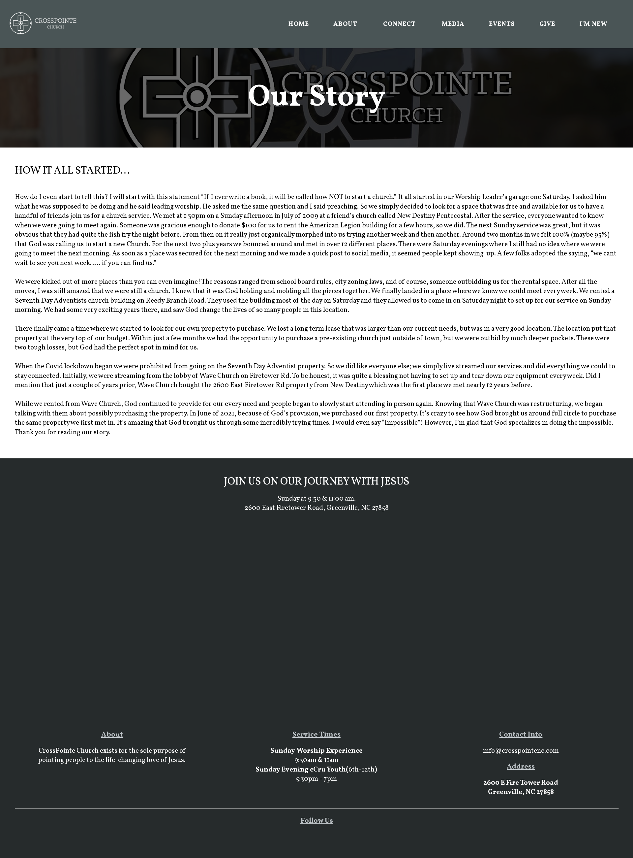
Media (453, 24)
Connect (400, 24)
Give (547, 24)
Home (298, 24)
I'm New (594, 24)
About (346, 24)
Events (502, 24)
